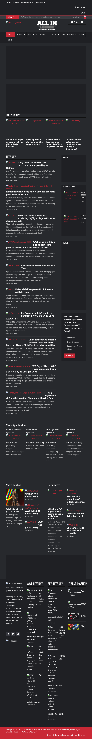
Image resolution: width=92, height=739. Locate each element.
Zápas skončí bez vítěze (74, 347)
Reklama (16, 2)
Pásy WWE (85, 604)
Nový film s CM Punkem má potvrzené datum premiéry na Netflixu (27, 165)
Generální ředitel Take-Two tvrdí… (75, 515)
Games (81, 34)
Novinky (20, 34)
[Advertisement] (49, 62)
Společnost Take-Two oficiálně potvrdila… (76, 531)
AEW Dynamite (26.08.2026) (32, 512)
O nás (9, 2)
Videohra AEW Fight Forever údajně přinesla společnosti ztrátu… (55, 514)
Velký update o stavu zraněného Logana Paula (34, 142)
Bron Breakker (73, 342)
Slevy (83, 626)
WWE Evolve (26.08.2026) (35, 443)
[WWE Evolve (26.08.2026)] (35, 438)
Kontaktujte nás (41, 2)
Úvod (10, 34)
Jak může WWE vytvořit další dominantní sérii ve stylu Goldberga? (74, 144)
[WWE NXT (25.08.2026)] (75, 438)
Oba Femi (71, 338)
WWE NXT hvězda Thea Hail (41, 652)
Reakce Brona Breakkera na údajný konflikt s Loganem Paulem (54, 143)
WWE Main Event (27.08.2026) (14, 510)
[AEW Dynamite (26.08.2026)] (55, 438)
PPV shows (53, 34)
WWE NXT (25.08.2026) (74, 443)
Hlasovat (69, 356)
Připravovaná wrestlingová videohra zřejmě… (76, 499)
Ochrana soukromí (27, 2)
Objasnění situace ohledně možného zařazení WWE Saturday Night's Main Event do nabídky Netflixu (31, 342)
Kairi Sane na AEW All (62, 630)
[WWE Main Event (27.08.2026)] (15, 438)
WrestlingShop (68, 34)
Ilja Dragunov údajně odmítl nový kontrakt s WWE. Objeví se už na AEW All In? (30, 316)
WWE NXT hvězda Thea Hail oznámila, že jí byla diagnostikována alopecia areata (30, 218)
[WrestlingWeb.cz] (14, 22)
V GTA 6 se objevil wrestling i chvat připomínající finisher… (15, 143)
